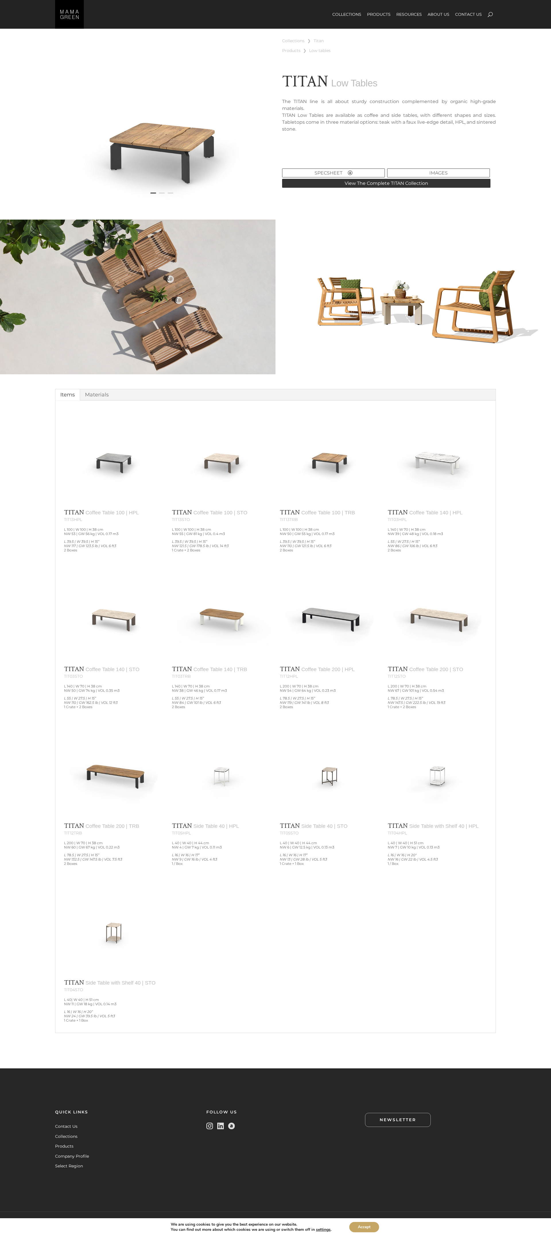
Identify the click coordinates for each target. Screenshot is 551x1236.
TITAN (319, 40)
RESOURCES (409, 14)
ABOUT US (438, 14)
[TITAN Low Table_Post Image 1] (162, 203)
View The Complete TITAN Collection (386, 183)
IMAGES (438, 173)
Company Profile (72, 1156)
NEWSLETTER (398, 1119)
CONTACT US (468, 14)
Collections (66, 1136)
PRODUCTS (379, 14)
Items (67, 395)
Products (64, 1146)
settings (323, 1229)
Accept (364, 1227)
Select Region (69, 1166)
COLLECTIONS (346, 14)
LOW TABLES (320, 50)
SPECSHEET (329, 173)
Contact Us (66, 1126)
